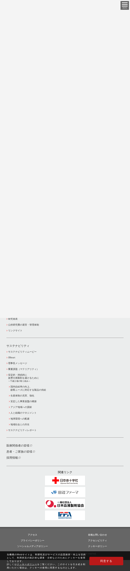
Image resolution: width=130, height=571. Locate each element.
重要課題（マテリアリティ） (23, 369)
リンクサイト (15, 330)
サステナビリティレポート (22, 430)
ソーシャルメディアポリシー (32, 546)
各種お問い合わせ (97, 535)
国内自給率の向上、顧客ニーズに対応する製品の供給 (28, 388)
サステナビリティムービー (22, 352)
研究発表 (13, 319)
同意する (106, 561)
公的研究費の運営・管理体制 (23, 325)
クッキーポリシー (97, 546)
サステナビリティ (17, 345)
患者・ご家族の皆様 (19, 451)
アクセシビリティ (97, 540)
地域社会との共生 (19, 424)
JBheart (11, 357)
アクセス (32, 535)
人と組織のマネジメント (23, 413)
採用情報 (12, 457)
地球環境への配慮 (19, 418)
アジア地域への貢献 (21, 407)
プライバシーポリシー (32, 540)
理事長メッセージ (17, 363)
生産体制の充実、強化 (22, 395)
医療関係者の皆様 (17, 445)
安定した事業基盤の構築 (23, 401)
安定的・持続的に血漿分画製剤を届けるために (23, 378)
